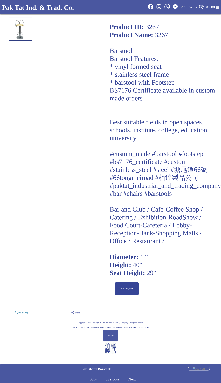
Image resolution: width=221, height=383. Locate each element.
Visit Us (110, 335)
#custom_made (130, 153)
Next (132, 379)
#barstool (164, 153)
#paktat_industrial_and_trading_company (165, 185)
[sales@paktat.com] (184, 8)
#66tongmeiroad (131, 177)
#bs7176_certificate (136, 161)
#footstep (191, 153)
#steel (161, 169)
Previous (113, 379)
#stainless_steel (130, 169)
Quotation (193, 7)
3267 (94, 379)
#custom (175, 161)
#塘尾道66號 (189, 169)
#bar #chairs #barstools (141, 193)
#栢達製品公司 (177, 177)
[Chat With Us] (175, 8)
